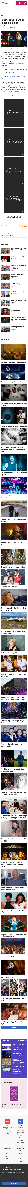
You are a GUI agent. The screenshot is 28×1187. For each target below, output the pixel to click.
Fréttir (7, 1150)
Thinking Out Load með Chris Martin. (10, 91)
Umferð (20, 1137)
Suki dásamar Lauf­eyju (9, 587)
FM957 (20, 1160)
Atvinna (20, 1153)
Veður (21, 1156)
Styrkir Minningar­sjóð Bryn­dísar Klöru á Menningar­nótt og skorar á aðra (13, 449)
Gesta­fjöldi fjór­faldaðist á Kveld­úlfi (13, 362)
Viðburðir (20, 1155)
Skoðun (7, 1156)
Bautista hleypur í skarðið (17, 292)
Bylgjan (20, 1158)
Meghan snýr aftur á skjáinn (18, 257)
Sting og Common (9, 86)
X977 (21, 1161)
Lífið (7, 1155)
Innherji (20, 1150)
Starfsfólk (21, 1135)
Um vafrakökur (20, 1140)
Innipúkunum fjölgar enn (9, 956)
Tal (20, 1163)
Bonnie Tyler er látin (8, 977)
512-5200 (21, 1127)
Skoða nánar (5, 1176)
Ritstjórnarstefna (20, 1132)
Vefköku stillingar (14, 1180)
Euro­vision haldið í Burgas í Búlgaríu (13, 567)
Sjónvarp (7, 1158)
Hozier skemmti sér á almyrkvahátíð (14, 426)
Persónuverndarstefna (7, 1130)
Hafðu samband (21, 1130)
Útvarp (7, 1160)
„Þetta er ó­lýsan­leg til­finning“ (11, 653)
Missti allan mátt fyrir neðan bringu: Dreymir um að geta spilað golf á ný (18, 267)
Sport (7, 1153)
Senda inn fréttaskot (20, 1142)
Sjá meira (14, 1027)
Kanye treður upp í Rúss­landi (11, 382)
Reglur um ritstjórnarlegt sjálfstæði (7, 1128)
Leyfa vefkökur (14, 1183)
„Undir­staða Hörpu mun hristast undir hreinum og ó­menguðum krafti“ (12, 864)
